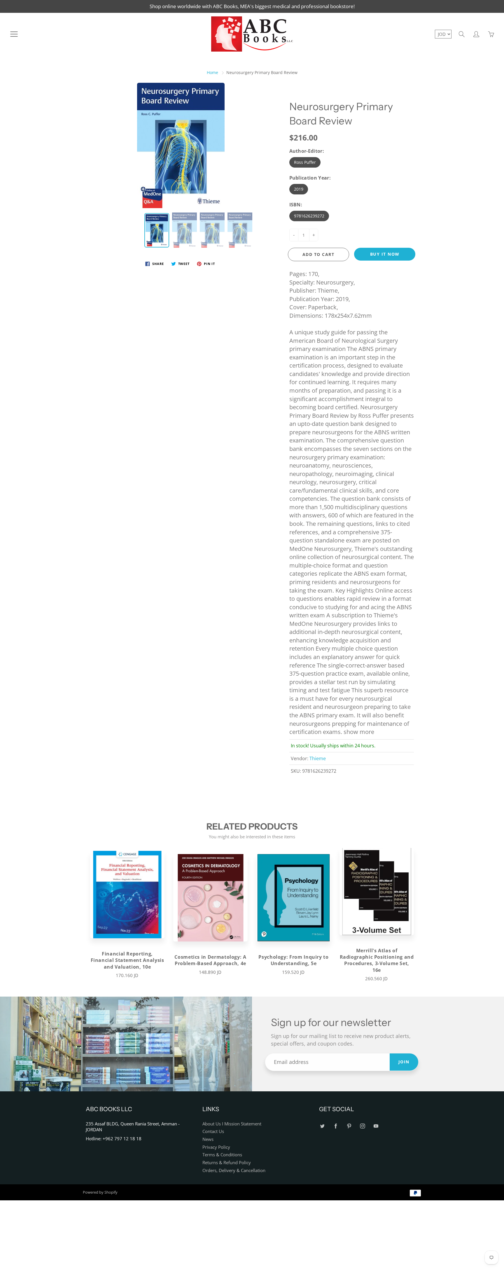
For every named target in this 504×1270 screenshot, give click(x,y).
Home (212, 72)
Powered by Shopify (100, 1192)
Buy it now (385, 254)
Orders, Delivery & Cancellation (233, 1170)
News (208, 1139)
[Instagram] (362, 1126)
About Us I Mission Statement (231, 1124)
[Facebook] (335, 1126)
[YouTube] (376, 1126)
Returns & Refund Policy (226, 1162)
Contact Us (213, 1131)
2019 (298, 189)
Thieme (317, 758)
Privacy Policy (216, 1147)
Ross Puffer (305, 162)
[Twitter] (322, 1126)
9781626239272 (309, 216)
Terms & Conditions (222, 1154)
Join (404, 1062)
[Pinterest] (349, 1126)
